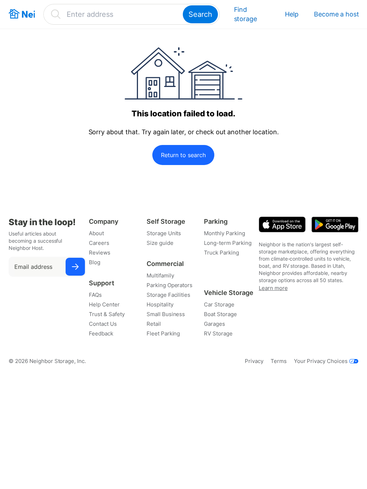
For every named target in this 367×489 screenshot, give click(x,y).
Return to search (183, 155)
